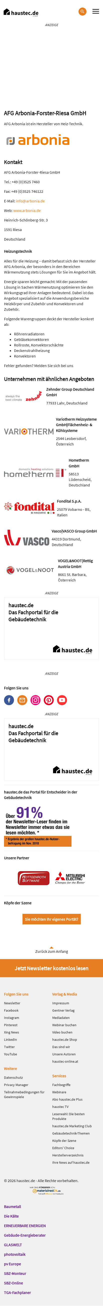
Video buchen (62, 1032)
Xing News (11, 1032)
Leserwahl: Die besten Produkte (68, 1116)
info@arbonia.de (30, 200)
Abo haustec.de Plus (67, 1099)
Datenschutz (13, 1077)
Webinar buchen (64, 1025)
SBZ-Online (13, 1282)
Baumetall (12, 1206)
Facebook (9, 700)
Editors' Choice (63, 1148)
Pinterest (49, 700)
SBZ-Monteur (15, 1273)
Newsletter (22, 700)
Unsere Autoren (64, 1054)
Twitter (9, 1047)
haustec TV (60, 1106)
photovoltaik (15, 1254)
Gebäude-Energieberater (25, 1235)
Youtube (62, 700)
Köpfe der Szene (64, 1140)
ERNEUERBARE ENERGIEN (25, 1225)
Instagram (35, 700)
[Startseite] (21, 12)
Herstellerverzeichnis (68, 1155)
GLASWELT (13, 1244)
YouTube (10, 1054)
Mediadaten (61, 1017)
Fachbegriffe (61, 1085)
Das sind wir (61, 1047)
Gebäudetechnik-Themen (71, 1133)
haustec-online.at (65, 1061)
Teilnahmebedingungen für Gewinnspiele (24, 1094)
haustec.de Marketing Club (72, 1126)
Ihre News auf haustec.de (71, 1162)
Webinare (59, 1092)
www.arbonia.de (27, 210)
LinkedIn (10, 1039)
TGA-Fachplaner (17, 1292)
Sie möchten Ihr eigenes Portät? (51, 919)
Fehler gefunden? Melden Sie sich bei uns (38, 365)
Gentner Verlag (63, 1010)
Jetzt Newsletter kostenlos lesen (51, 968)
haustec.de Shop (64, 1039)
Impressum (60, 1003)
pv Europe (12, 1263)
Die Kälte (11, 1216)
